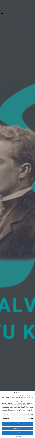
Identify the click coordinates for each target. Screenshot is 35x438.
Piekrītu (17, 424)
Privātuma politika (17, 436)
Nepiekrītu (17, 428)
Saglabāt (17, 433)
